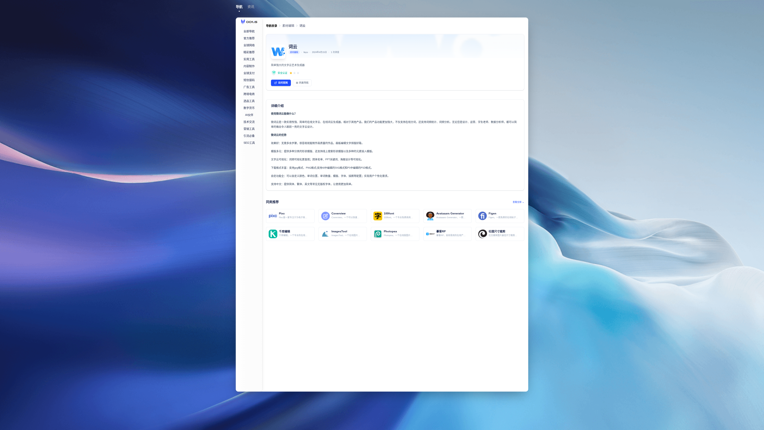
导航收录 (271, 25)
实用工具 (249, 59)
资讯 (251, 7)
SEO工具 (249, 142)
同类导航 (304, 82)
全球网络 (249, 45)
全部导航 (249, 31)
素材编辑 (288, 25)
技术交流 (249, 121)
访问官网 (283, 82)
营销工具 (249, 128)
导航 (239, 7)
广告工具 (249, 87)
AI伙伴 (249, 114)
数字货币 (249, 107)
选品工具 (249, 101)
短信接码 (249, 80)
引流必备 (249, 135)
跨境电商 (249, 94)
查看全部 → (518, 202)
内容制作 (249, 66)
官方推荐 (249, 38)
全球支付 (249, 73)
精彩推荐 (249, 52)
